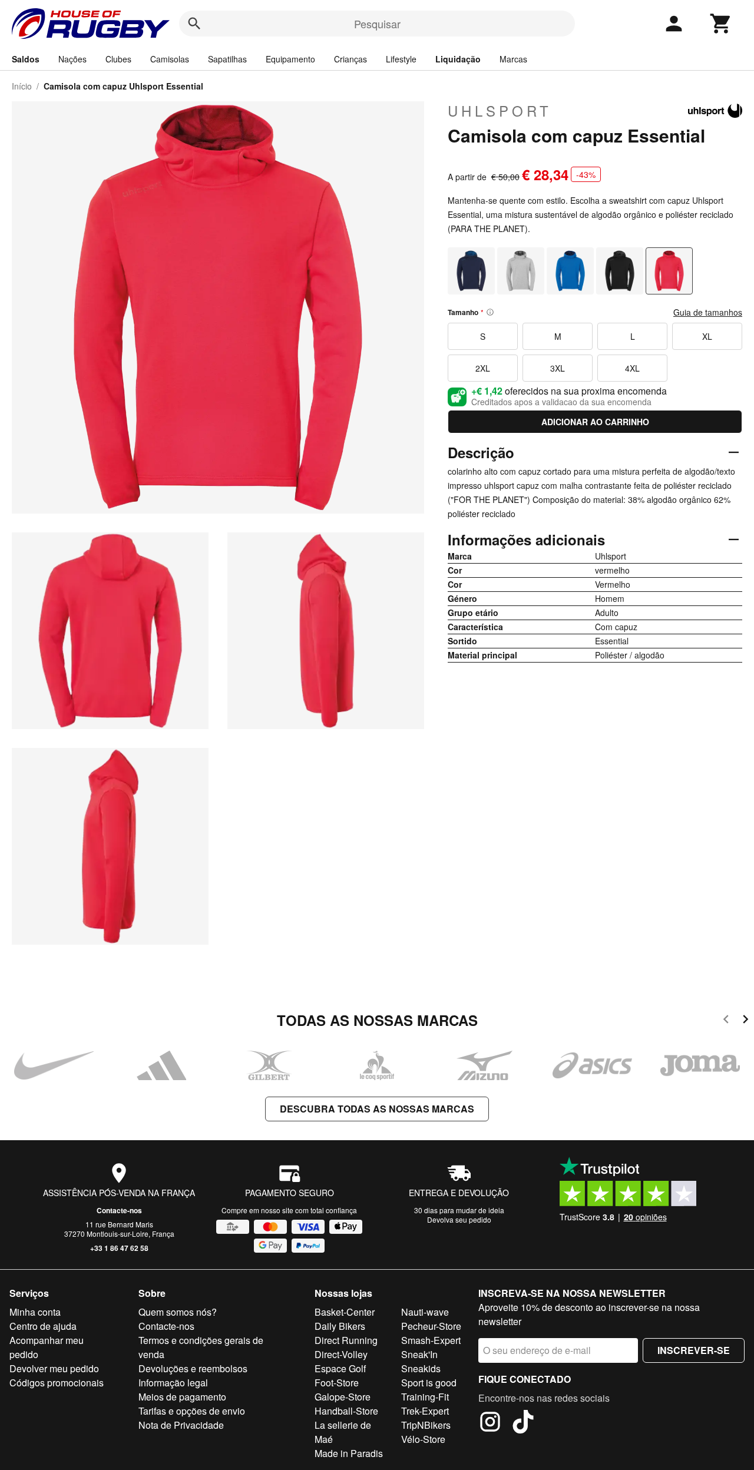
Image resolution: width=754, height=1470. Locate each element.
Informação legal (173, 1382)
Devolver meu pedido (54, 1368)
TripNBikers (426, 1425)
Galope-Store (343, 1396)
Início (22, 86)
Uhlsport (500, 110)
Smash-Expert (431, 1340)
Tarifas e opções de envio (191, 1411)
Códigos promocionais (56, 1382)
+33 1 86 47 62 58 (119, 1248)
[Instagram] (490, 1423)
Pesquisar (377, 23)
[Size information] (490, 312)
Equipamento (290, 59)
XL (707, 336)
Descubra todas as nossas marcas (377, 1108)
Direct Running (346, 1340)
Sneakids (421, 1368)
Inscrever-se (693, 1350)
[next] (745, 1021)
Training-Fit (425, 1396)
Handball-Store (346, 1411)
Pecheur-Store (431, 1326)
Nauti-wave (425, 1312)
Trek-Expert (425, 1411)
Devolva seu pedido (459, 1219)
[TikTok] (523, 1423)
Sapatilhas (227, 59)
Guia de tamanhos (707, 312)
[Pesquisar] (194, 24)
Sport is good (429, 1382)
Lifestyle (401, 59)
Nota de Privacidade (181, 1425)
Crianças (350, 59)
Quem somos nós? (177, 1312)
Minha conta (35, 1312)
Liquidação (458, 59)
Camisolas (169, 59)
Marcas (513, 59)
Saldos (25, 59)
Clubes (118, 59)
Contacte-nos (119, 1210)
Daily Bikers (340, 1326)
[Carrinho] (721, 23)
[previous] (726, 1021)
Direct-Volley (341, 1354)
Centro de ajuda (43, 1326)
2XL (482, 368)
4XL (632, 368)
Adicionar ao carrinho (595, 422)
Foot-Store (337, 1382)
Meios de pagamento (182, 1396)
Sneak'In (419, 1354)
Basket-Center (345, 1312)
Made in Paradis (349, 1453)
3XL (557, 368)
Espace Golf (340, 1368)
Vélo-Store (423, 1439)
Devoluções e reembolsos (192, 1368)
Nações (72, 59)
